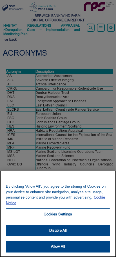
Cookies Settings (58, 214)
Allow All (58, 246)
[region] (58, 213)
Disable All (58, 230)
